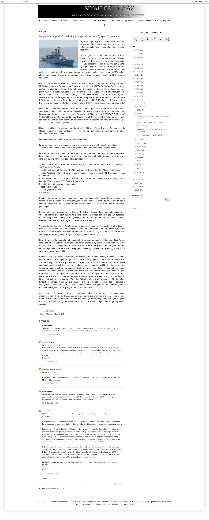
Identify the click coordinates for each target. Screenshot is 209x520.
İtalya (63, 314)
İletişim (104, 25)
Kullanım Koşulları (162, 20)
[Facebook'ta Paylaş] (51, 311)
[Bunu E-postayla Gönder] (44, 311)
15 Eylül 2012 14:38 (50, 334)
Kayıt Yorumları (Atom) (55, 488)
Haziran (140, 147)
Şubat (139, 161)
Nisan (139, 154)
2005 (137, 190)
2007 (137, 183)
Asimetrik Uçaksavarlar (146, 126)
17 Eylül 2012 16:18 (50, 403)
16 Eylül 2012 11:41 (50, 383)
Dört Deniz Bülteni (100, 20)
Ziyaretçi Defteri (144, 20)
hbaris (44, 342)
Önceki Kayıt (119, 484)
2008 (137, 179)
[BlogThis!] (47, 311)
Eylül (139, 113)
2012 (137, 100)
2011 (137, 169)
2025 (137, 54)
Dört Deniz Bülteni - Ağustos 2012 (150, 135)
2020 (137, 71)
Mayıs (139, 150)
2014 (137, 93)
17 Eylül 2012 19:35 (50, 473)
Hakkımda (43, 20)
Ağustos (140, 139)
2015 (137, 89)
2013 (137, 96)
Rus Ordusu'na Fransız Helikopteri (150, 122)
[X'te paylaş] (49, 311)
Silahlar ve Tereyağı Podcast (123, 20)
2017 (137, 82)
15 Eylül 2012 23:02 (50, 361)
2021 (137, 68)
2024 (137, 57)
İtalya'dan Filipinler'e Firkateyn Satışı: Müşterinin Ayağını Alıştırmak (79, 36)
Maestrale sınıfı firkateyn (100, 64)
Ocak (139, 164)
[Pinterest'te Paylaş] (53, 311)
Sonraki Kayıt (45, 484)
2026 (137, 50)
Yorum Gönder (47, 478)
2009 (137, 176)
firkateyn (56, 314)
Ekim (139, 110)
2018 (137, 78)
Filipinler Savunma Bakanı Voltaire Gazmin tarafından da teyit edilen (82, 69)
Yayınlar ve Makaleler (60, 20)
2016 (137, 86)
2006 (137, 186)
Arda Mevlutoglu (48, 369)
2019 (137, 75)
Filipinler (49, 314)
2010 (137, 172)
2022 (137, 64)
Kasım (140, 106)
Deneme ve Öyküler (80, 20)
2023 (137, 61)
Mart (139, 157)
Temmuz (140, 143)
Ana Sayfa (82, 484)
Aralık (139, 103)
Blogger (108, 504)
